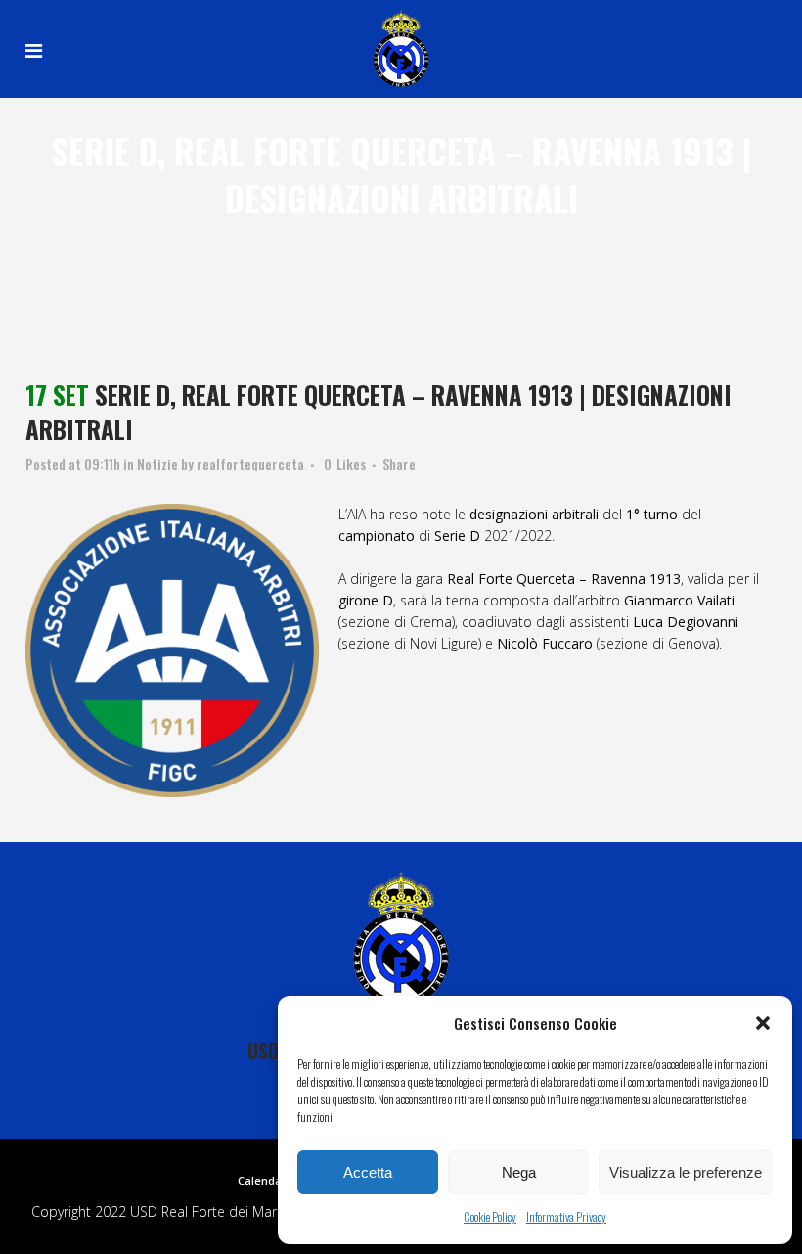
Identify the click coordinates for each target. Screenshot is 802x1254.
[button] (763, 1023)
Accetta (367, 1172)
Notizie (157, 463)
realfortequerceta (250, 463)
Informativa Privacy (566, 1216)
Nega (519, 1172)
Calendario (267, 1180)
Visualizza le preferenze (685, 1172)
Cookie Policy (490, 1216)
